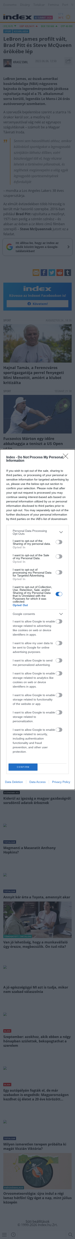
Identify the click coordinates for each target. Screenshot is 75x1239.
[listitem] (37, 532)
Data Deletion (14, 782)
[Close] (67, 457)
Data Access (37, 782)
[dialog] (37, 619)
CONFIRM (23, 767)
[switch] (59, 542)
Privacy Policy (61, 782)
